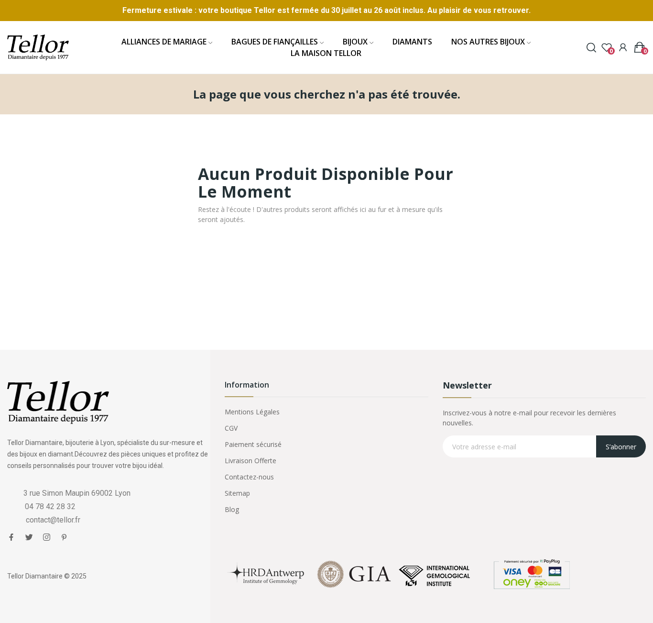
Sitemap (237, 493)
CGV (231, 428)
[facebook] (11, 537)
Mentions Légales (252, 411)
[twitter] (29, 537)
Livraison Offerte (250, 460)
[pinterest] (64, 537)
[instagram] (47, 537)
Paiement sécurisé (253, 444)
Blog (232, 509)
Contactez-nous (249, 476)
